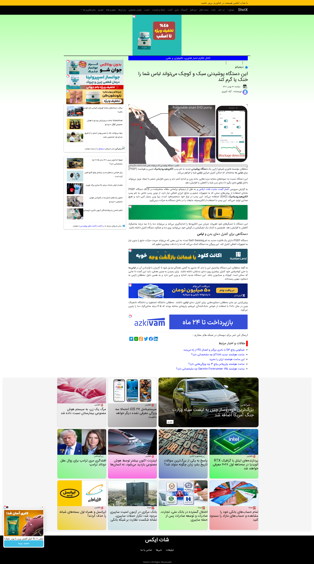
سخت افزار (204, 10)
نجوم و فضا (111, 10)
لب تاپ (221, 10)
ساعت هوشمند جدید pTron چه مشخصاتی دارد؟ (217, 354)
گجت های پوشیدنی (234, 62)
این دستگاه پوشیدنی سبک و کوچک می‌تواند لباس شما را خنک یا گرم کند (193, 77)
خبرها (159, 550)
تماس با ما (146, 550)
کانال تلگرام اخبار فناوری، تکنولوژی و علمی (188, 58)
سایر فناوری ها (89, 10)
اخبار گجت (223, 189)
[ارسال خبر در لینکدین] (155, 339)
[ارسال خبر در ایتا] (140, 339)
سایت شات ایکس (208, 189)
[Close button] (42, 507)
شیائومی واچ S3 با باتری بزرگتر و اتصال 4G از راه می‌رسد (213, 350)
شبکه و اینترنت (158, 10)
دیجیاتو (102, 148)
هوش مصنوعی (135, 10)
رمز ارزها (122, 10)
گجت (170, 10)
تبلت (213, 10)
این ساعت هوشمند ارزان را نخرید (226, 359)
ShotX (243, 10)
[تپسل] (134, 16)
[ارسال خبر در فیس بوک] (150, 339)
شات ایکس (157, 540)
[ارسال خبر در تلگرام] (130, 339)
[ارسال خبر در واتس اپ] (135, 339)
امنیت (146, 10)
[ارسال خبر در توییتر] (145, 339)
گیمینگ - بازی (181, 10)
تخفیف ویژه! (23, 544)
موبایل (231, 10)
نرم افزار (193, 10)
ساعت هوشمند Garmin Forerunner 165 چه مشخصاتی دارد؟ (210, 369)
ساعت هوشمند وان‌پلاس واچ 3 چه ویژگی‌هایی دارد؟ (216, 364)
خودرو (101, 10)
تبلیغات (170, 550)
